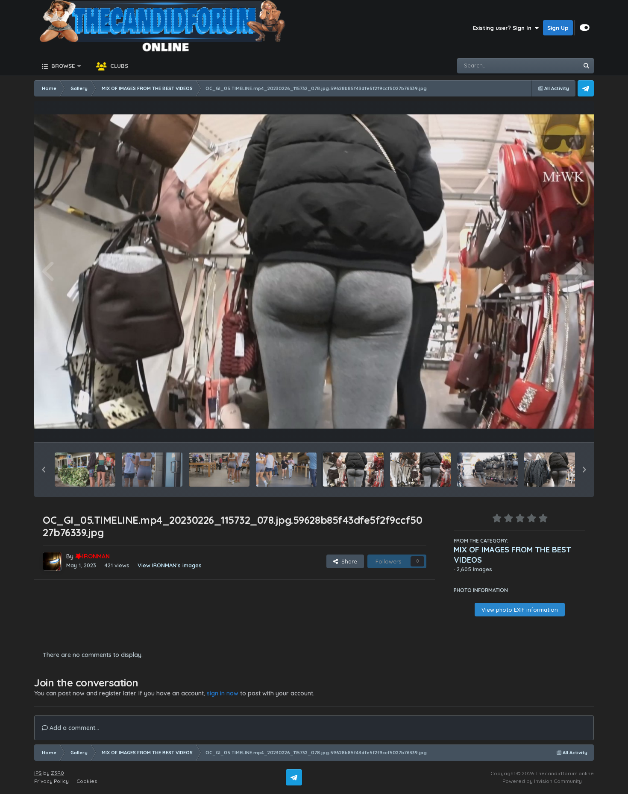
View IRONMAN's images (170, 565)
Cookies (86, 781)
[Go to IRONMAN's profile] (52, 561)
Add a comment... (73, 728)
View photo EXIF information (519, 609)
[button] (43, 469)
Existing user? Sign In (504, 27)
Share (347, 561)
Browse (62, 65)
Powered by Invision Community (542, 781)
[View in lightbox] (314, 271)
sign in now (222, 693)
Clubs (118, 65)
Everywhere (552, 65)
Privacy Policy (51, 781)
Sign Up (558, 27)
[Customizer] (584, 27)
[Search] (586, 65)
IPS (38, 773)
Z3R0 (57, 773)
